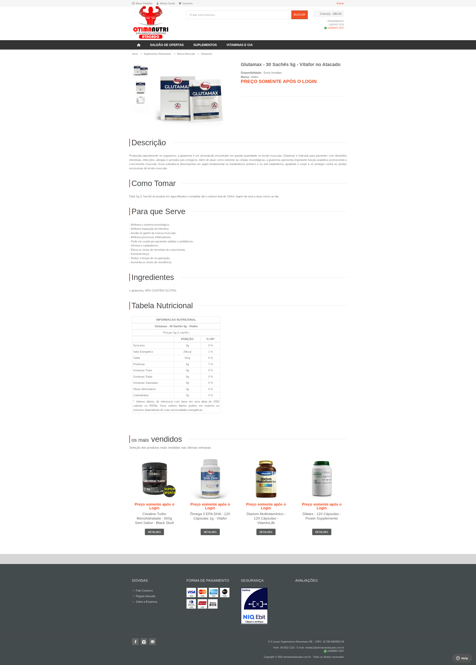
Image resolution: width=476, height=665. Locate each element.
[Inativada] (265, 606)
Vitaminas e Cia (239, 45)
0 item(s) (330, 13)
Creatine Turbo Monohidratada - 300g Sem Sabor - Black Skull (154, 518)
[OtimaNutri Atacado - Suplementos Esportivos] (151, 23)
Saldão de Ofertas (167, 45)
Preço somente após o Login (279, 81)
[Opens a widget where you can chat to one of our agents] (462, 658)
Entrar (340, 3)
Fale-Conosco (144, 590)
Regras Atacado (145, 596)
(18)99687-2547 (335, 28)
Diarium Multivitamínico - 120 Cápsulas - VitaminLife (266, 518)
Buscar (299, 14)
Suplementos (205, 45)
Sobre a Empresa (146, 601)
